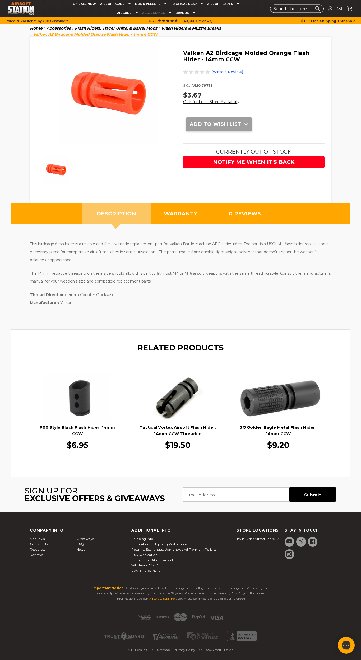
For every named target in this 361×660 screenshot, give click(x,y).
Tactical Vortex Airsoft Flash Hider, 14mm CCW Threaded (178, 430)
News (81, 549)
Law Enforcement (145, 571)
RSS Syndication (144, 555)
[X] (301, 541)
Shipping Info (142, 539)
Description (116, 213)
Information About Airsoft (152, 560)
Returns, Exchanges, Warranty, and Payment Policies (173, 549)
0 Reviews (245, 213)
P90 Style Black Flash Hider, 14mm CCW (77, 430)
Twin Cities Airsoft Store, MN (259, 539)
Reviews (36, 555)
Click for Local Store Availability (211, 101)
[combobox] (297, 8)
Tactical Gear (184, 4)
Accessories (154, 13)
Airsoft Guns (112, 4)
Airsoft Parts (220, 4)
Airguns (124, 13)
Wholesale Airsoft (145, 565)
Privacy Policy (184, 650)
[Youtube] (289, 541)
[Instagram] (289, 554)
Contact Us (39, 544)
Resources (38, 549)
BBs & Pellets (148, 4)
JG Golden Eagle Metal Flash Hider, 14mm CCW (278, 430)
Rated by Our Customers (36, 21)
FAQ (80, 544)
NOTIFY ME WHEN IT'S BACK (254, 162)
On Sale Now (84, 4)
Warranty (180, 213)
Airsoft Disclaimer (162, 599)
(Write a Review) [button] (227, 72)
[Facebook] (312, 541)
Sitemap (163, 650)
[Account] (328, 8)
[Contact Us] (337, 8)
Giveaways (85, 539)
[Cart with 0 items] (347, 8)
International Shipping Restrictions (159, 544)
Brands (182, 13)
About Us (37, 539)
